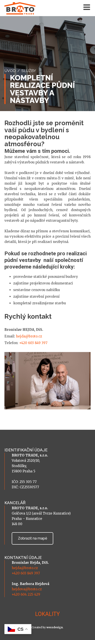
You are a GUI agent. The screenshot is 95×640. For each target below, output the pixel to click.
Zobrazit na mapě (32, 538)
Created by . (47, 627)
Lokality (47, 614)
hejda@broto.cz (29, 336)
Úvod (10, 70)
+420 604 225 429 (26, 594)
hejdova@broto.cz (27, 589)
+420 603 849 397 (33, 343)
